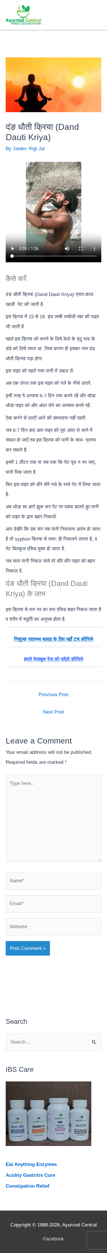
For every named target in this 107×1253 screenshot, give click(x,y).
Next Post (53, 712)
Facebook (53, 1239)
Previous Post (53, 694)
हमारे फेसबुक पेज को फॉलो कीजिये (53, 659)
